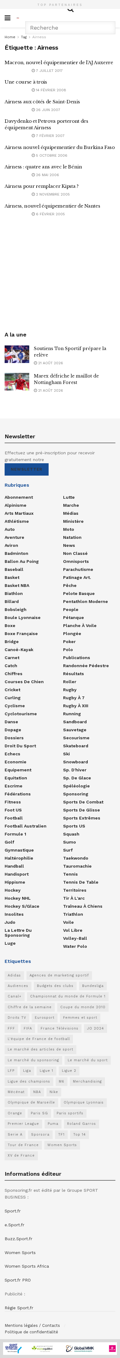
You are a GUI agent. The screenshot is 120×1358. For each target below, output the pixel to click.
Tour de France (23, 1145)
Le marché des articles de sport (40, 1049)
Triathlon (73, 914)
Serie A (15, 1135)
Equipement (18, 769)
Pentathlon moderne (85, 601)
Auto (10, 529)
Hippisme (15, 882)
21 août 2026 (50, 363)
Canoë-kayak (19, 649)
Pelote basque (79, 593)
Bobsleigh (15, 609)
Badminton (16, 553)
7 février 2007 (50, 136)
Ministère (73, 521)
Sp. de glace (77, 777)
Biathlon (14, 593)
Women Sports (62, 1145)
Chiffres (13, 673)
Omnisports (76, 561)
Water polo (75, 946)
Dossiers (14, 737)
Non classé (75, 553)
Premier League (23, 1124)
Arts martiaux (19, 513)
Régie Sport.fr (19, 1307)
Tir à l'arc (74, 898)
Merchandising (87, 1081)
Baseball (14, 569)
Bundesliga (93, 986)
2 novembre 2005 (52, 194)
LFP (11, 1071)
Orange (15, 1113)
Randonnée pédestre (86, 665)
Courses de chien (24, 681)
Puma (53, 1124)
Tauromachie (77, 866)
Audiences (18, 986)
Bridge (12, 641)
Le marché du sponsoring (33, 1060)
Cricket (12, 689)
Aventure (14, 537)
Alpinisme (15, 505)
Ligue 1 (46, 1071)
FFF (11, 1028)
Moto (68, 529)
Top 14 (79, 1135)
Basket (12, 577)
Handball (14, 866)
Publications (76, 657)
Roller (69, 681)
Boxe (10, 625)
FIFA (28, 1028)
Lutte (69, 497)
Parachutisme (78, 569)
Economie (15, 761)
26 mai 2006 (47, 175)
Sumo (69, 842)
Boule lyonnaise (23, 617)
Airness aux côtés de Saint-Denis (42, 102)
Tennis (70, 874)
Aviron (11, 545)
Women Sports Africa (27, 1266)
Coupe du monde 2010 (83, 1007)
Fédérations (18, 793)
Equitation (16, 777)
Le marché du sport (88, 1060)
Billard (12, 601)
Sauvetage (74, 729)
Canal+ (15, 996)
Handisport (17, 874)
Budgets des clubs (55, 986)
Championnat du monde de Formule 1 (68, 996)
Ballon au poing (22, 561)
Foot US (13, 809)
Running (72, 713)
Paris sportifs (70, 1113)
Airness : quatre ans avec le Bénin (43, 167)
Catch (11, 665)
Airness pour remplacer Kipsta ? (42, 186)
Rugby (70, 689)
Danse (11, 721)
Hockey (13, 890)
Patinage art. (77, 577)
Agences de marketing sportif (59, 975)
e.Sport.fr (14, 1224)
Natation (72, 537)
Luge (10, 943)
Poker (69, 641)
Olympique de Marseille (31, 1102)
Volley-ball (75, 938)
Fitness (13, 801)
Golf (9, 842)
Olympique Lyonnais (84, 1102)
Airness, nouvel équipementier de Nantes (52, 206)
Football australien (25, 825)
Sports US (74, 825)
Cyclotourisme (21, 713)
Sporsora (40, 1135)
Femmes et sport (80, 1018)
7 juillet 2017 (49, 70)
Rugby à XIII (75, 705)
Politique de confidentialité (31, 1332)
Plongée (72, 633)
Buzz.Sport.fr (18, 1238)
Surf (68, 850)
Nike (54, 1092)
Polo (68, 649)
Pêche (70, 585)
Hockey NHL (18, 898)
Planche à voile (80, 625)
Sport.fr (13, 1210)
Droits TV (17, 1018)
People (70, 609)
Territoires (74, 890)
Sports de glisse (81, 809)
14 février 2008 (50, 90)
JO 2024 (95, 1028)
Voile (68, 922)
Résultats (73, 673)
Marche (71, 505)
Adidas (14, 975)
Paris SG (39, 1113)
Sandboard (75, 721)
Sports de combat (83, 801)
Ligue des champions (29, 1081)
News (69, 545)
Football (14, 817)
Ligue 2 (69, 1071)
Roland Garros (81, 1124)
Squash (71, 834)
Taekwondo (75, 858)
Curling (13, 697)
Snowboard (75, 761)
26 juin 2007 (47, 110)
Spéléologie (76, 785)
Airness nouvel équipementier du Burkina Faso (60, 147)
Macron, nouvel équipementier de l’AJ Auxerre (59, 62)
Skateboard (75, 745)
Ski (66, 753)
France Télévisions (59, 1028)
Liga (27, 1071)
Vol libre (72, 930)
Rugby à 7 (74, 697)
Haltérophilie (19, 858)
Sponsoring (75, 793)
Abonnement (19, 497)
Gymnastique (19, 850)
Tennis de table (80, 882)
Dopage (13, 729)
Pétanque (73, 617)
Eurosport (44, 1018)
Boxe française (21, 633)
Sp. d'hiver (74, 769)
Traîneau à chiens (82, 906)
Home (10, 37)
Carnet (12, 657)
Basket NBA (17, 585)
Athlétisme (17, 521)
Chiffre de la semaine (30, 1007)
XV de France (21, 1156)
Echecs (12, 753)
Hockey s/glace (22, 906)
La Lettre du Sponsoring (18, 933)
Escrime (13, 785)
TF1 (61, 1135)
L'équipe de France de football (39, 1039)
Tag (24, 37)
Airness (39, 37)
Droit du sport (20, 745)
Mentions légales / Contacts (32, 1325)
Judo (10, 922)
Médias (70, 513)
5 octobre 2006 (51, 155)
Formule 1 (15, 834)
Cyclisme (15, 705)
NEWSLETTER (26, 469)
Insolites (14, 914)
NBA (37, 1092)
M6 (61, 1081)
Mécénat (16, 1092)
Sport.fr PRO (18, 1280)
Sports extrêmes (81, 817)
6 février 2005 (50, 214)
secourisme (76, 737)
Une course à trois (26, 82)
